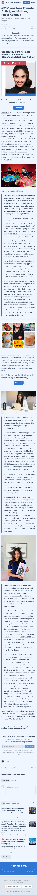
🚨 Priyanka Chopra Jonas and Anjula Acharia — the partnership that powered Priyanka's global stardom (13, 824)
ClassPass (5, 113)
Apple (24, 714)
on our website (7, 716)
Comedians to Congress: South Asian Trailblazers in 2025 (13, 809)
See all (5, 857)
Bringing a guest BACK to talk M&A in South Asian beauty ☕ (13, 847)
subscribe (24, 41)
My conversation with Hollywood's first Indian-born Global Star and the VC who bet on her (13, 829)
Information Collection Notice (20, 752)
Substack (9, 891)
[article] (18, 812)
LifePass (9, 160)
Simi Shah (15, 33)
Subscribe (26, 2)
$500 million (20, 136)
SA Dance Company (23, 147)
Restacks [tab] (13, 780)
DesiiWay (4, 360)
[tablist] (9, 780)
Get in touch (22, 728)
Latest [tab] (8, 803)
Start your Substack (14, 886)
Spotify (31, 714)
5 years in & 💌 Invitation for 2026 (12, 813)
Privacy (26, 880)
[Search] (34, 803)
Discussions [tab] (15, 803)
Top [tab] (4, 803)
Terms (31, 880)
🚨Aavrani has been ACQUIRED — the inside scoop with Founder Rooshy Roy (14, 841)
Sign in (33, 2)
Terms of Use (27, 751)
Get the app (27, 886)
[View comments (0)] (9, 28)
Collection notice (19, 882)
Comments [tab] (6, 780)
